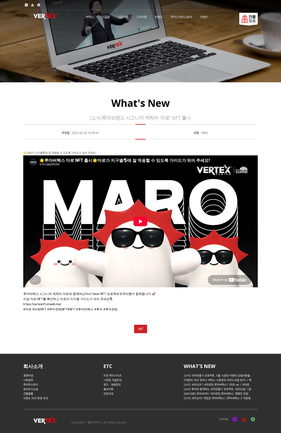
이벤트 (204, 17)
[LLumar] (248, 18)
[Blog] (39, 5)
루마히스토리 (30, 384)
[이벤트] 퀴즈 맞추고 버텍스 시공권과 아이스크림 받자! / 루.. (218, 380)
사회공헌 (28, 380)
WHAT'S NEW (199, 366)
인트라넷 (108, 393)
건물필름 (28, 393)
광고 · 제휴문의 (112, 384)
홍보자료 (108, 389)
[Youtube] (32, 5)
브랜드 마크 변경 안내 (35, 398)
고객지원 (141, 17)
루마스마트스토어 (181, 17)
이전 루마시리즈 (112, 375)
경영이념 (28, 375)
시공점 (106, 17)
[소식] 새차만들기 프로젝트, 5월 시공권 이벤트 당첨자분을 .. (218, 375)
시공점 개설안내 (112, 380)
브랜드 (159, 17)
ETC (107, 366)
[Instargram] (26, 5)
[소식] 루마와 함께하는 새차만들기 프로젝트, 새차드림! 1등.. (218, 389)
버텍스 (90, 17)
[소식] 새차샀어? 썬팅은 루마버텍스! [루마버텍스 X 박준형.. (218, 398)
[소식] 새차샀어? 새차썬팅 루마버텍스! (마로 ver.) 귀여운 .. (218, 384)
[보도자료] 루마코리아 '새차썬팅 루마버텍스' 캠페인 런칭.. (217, 393)
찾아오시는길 (30, 389)
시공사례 (123, 17)
